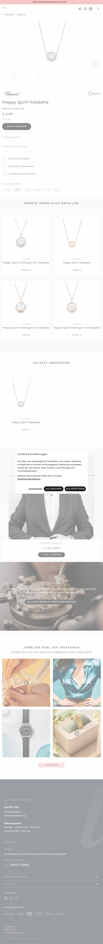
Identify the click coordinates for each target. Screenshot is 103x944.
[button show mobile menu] (98, 9)
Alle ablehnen (54, 489)
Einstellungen (35, 489)
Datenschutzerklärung (28, 479)
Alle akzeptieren (75, 489)
